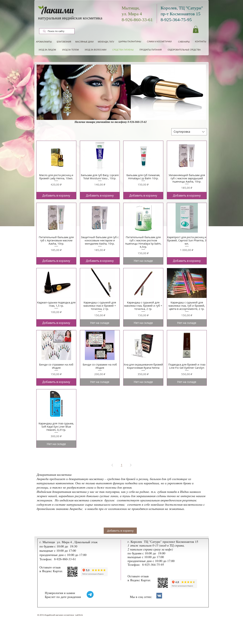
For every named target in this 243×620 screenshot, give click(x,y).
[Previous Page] (112, 465)
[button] (196, 29)
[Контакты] (159, 595)
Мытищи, (131, 8)
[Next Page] (131, 465)
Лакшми (58, 10)
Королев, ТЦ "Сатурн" (182, 8)
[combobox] (189, 131)
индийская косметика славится (82, 500)
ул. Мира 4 (132, 13)
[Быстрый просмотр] (56, 156)
